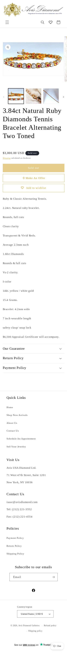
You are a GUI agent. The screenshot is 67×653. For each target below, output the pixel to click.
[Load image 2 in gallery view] (33, 96)
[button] (7, 22)
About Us (12, 423)
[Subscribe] (53, 577)
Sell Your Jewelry (16, 446)
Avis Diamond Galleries (29, 626)
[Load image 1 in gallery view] (16, 96)
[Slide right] (63, 97)
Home (10, 407)
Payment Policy (15, 538)
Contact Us (13, 430)
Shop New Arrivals (17, 415)
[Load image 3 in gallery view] (51, 96)
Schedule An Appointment (21, 438)
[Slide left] (3, 97)
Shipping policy (35, 631)
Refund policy (50, 625)
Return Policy (14, 545)
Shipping (7, 158)
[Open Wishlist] (50, 22)
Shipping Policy (15, 553)
